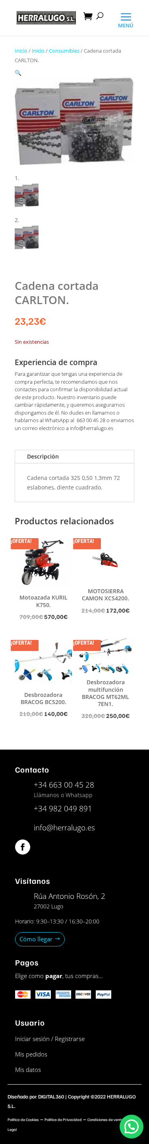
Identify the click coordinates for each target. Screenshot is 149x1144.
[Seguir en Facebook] (22, 847)
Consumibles (64, 50)
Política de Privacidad (63, 1119)
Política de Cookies (23, 1119)
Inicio (21, 50)
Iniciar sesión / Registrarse (50, 1039)
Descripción (43, 456)
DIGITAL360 (51, 1096)
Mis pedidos (31, 1054)
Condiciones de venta (105, 1119)
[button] (18, 72)
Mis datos (28, 1070)
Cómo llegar (35, 939)
